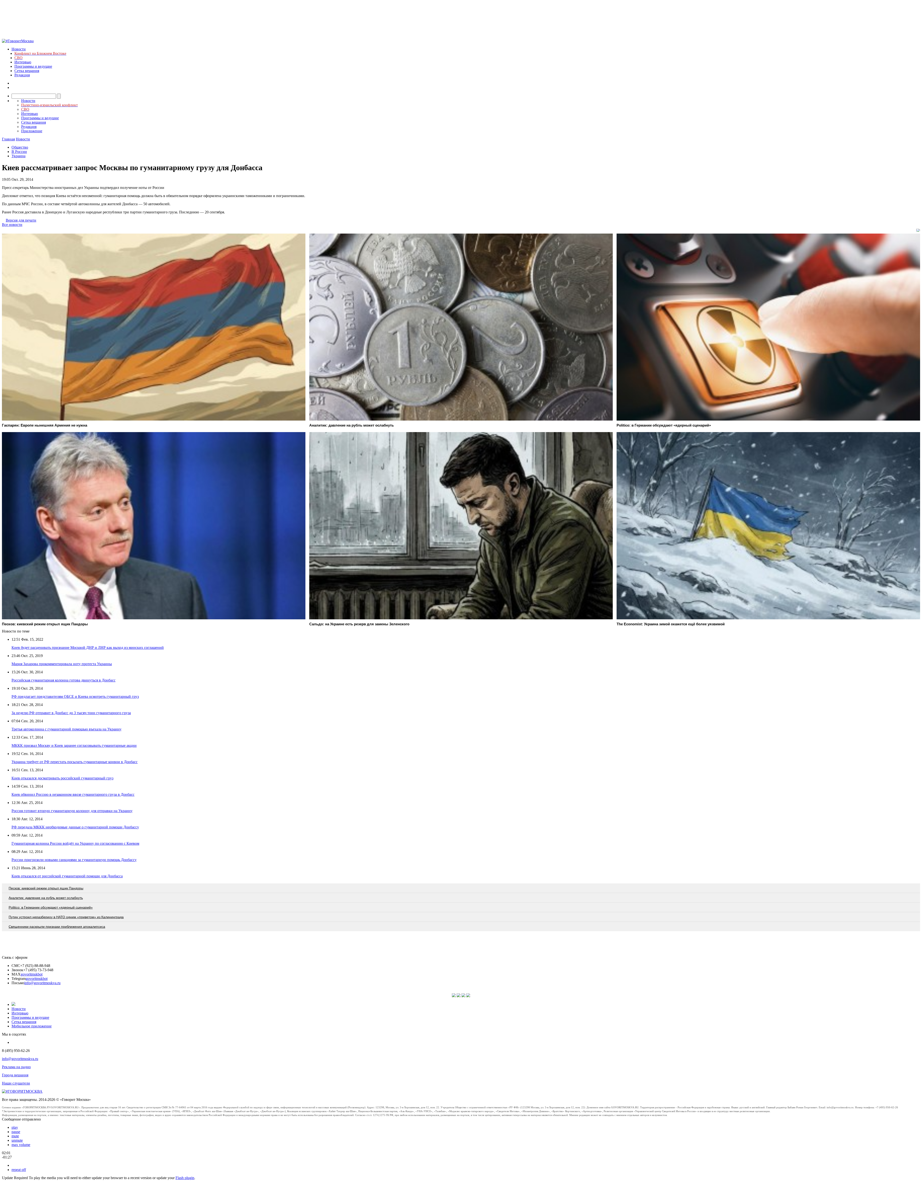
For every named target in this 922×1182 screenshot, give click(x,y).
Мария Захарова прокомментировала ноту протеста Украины (62, 664)
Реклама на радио (16, 1067)
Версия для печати (21, 220)
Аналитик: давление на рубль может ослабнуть (46, 898)
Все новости (12, 225)
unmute (17, 1140)
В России (19, 152)
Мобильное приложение (32, 1026)
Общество (20, 147)
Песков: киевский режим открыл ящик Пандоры (46, 888)
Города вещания (15, 1075)
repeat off (19, 1170)
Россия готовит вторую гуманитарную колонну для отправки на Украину (72, 811)
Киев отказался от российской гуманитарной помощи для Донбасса (67, 876)
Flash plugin (185, 1178)
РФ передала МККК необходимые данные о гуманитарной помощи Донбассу (75, 827)
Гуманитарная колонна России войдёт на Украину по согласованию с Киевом (75, 843)
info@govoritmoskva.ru (42, 983)
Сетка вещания (26, 71)
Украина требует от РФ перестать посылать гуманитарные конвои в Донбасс (75, 762)
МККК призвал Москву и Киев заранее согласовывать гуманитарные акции (74, 745)
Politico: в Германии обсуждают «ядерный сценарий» (51, 907)
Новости (19, 49)
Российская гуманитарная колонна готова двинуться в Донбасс (63, 680)
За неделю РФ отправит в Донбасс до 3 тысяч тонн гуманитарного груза (71, 713)
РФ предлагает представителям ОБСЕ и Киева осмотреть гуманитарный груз (75, 696)
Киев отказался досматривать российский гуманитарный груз (62, 778)
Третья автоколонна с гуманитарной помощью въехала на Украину (66, 729)
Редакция (22, 75)
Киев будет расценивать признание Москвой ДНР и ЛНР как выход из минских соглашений (88, 647)
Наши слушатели (16, 1083)
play (15, 1127)
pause (16, 1132)
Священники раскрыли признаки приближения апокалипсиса (57, 927)
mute (15, 1136)
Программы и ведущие (33, 66)
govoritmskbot (31, 974)
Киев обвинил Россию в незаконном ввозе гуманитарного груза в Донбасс (73, 794)
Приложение (31, 131)
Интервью (22, 62)
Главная (8, 139)
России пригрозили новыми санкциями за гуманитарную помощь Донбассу (74, 860)
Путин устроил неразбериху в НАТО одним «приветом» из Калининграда (66, 917)
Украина (18, 156)
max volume (21, 1145)
